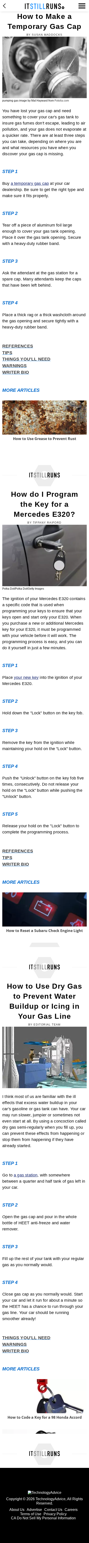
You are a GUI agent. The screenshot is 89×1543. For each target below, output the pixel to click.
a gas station (25, 1175)
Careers (71, 1510)
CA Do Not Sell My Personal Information (43, 1518)
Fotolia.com (62, 100)
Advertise (34, 1510)
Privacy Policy (55, 1514)
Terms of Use (30, 1514)
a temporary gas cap (30, 183)
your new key (26, 677)
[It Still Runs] (44, 6)
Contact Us (53, 1510)
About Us (16, 1510)
